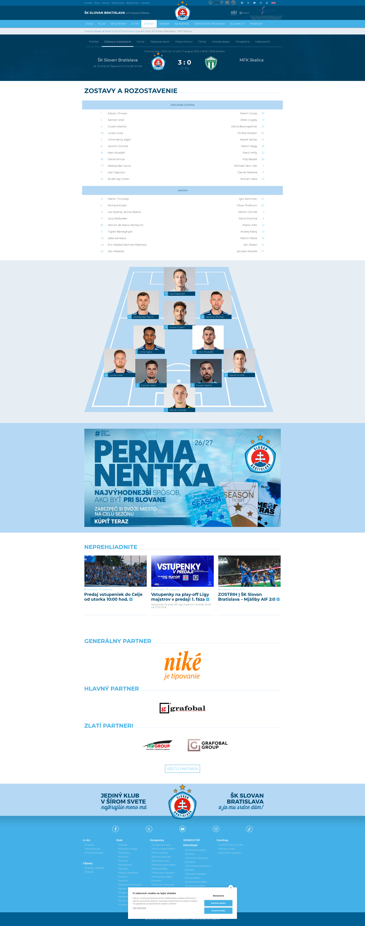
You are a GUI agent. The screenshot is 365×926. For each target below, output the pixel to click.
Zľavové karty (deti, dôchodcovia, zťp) (161, 858)
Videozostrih (262, 41)
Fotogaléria (243, 41)
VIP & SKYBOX (160, 852)
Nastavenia (218, 896)
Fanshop (145, 3)
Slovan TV (240, 589)
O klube (124, 860)
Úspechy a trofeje (128, 848)
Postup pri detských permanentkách (196, 876)
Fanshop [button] (256, 23)
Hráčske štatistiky (94, 852)
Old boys (124, 856)
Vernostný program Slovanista (162, 878)
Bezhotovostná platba (164, 864)
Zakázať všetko (218, 903)
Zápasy (97, 31)
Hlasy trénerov (183, 41)
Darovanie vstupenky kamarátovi (162, 886)
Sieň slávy (124, 852)
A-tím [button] (135, 23)
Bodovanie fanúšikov (197, 882)
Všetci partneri (182, 769)
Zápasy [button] (149, 23)
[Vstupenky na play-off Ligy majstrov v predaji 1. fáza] (182, 571)
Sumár (141, 41)
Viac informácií (139, 908)
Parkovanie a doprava (164, 872)
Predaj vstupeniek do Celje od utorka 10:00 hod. (113, 597)
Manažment (126, 864)
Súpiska (90, 845)
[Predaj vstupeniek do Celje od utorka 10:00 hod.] (115, 571)
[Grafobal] (182, 708)
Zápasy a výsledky (95, 868)
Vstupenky (107, 589)
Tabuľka (90, 872)
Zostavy (117, 41)
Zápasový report (160, 41)
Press (97, 3)
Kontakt (124, 868)
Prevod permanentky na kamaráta (198, 868)
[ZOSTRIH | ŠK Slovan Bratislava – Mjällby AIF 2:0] (249, 571)
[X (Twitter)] (248, 3)
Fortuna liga (132, 31)
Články (202, 41)
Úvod (89, 23)
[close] (230, 887)
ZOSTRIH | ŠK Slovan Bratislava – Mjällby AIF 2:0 (247, 597)
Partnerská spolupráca (131, 884)
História (123, 845)
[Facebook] (242, 3)
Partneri (124, 880)
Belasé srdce (132, 3)
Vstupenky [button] (118, 23)
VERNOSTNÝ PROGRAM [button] (209, 23)
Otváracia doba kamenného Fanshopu (229, 850)
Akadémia (182, 23)
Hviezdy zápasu (221, 41)
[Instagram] (260, 3)
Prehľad (94, 41)
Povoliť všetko (218, 911)
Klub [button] (101, 23)
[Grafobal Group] (208, 745)
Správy (164, 23)
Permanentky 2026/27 (164, 848)
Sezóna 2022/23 (113, 31)
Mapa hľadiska (160, 868)
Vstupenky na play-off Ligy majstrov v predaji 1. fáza (180, 597)
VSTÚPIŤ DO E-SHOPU (231, 845)
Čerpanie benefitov (196, 886)
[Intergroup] (157, 745)
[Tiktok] (267, 3)
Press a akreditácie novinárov (128, 874)
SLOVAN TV (237, 23)
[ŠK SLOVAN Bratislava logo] (182, 10)
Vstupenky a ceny (162, 845)
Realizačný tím (93, 848)
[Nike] (182, 666)
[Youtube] (254, 3)
